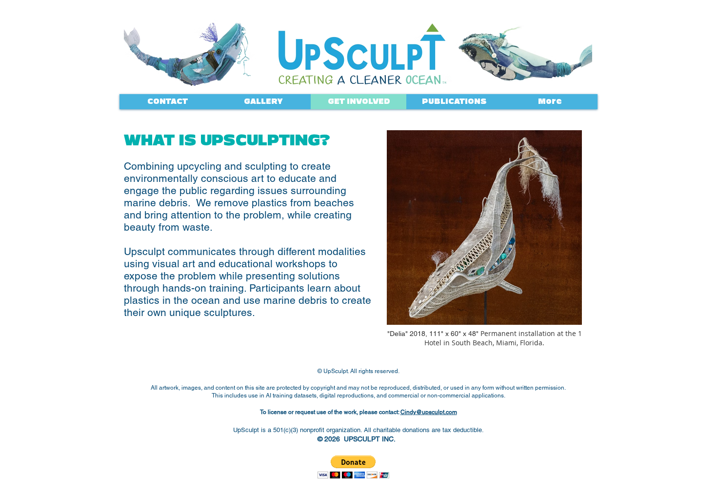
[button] (353, 466)
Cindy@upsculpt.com (428, 412)
